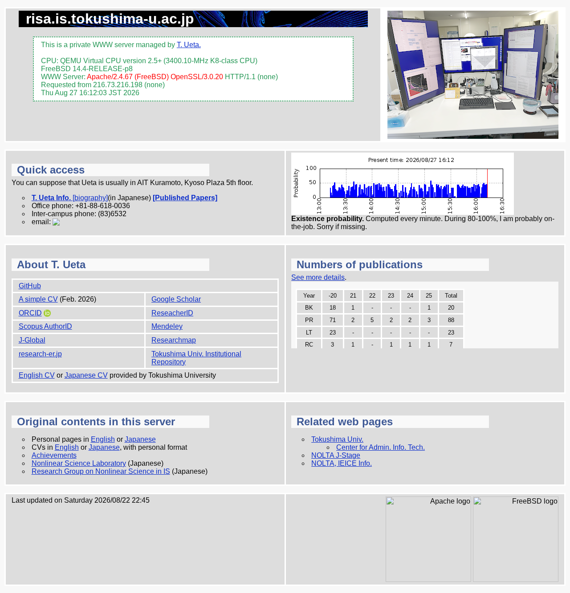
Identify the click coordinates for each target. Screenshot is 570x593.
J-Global (32, 340)
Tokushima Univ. (337, 439)
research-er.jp (40, 354)
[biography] (90, 198)
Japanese (140, 439)
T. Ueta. (189, 44)
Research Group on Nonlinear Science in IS (101, 471)
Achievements (54, 455)
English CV (37, 375)
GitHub (30, 286)
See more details (318, 277)
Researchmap (173, 340)
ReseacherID (172, 313)
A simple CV (38, 299)
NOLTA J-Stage (335, 455)
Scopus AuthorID (45, 326)
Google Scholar (176, 299)
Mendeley (167, 326)
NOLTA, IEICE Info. (341, 463)
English (103, 439)
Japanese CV (86, 375)
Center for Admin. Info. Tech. (380, 447)
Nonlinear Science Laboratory (79, 463)
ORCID (30, 313)
